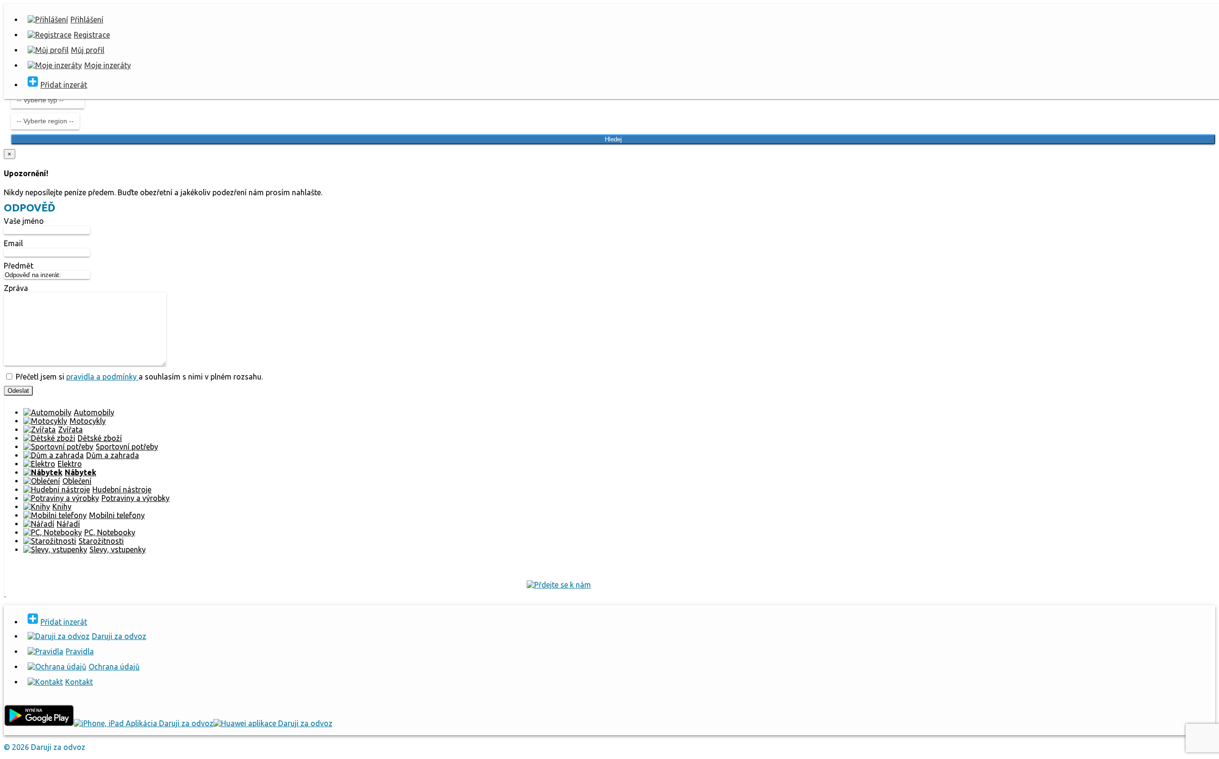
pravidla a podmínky (102, 376)
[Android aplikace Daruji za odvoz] (39, 723)
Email (13, 243)
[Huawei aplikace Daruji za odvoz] (272, 723)
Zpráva (16, 288)
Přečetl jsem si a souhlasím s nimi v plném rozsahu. (138, 376)
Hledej (613, 139)
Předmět (18, 265)
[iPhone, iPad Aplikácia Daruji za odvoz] (143, 723)
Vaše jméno (24, 221)
